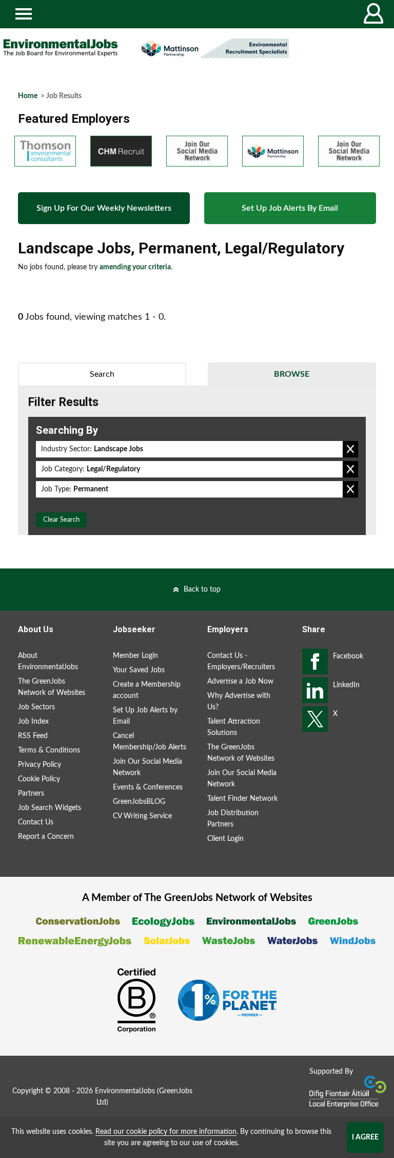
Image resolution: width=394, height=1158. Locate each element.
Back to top (202, 589)
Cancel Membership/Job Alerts (149, 741)
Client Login (225, 838)
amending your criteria (135, 267)
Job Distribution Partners (233, 819)
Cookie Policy (39, 779)
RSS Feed (33, 736)
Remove (350, 449)
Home (27, 96)
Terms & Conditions (49, 750)
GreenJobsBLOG (139, 801)
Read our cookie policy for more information (166, 1131)
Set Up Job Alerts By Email (290, 208)
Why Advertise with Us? (238, 701)
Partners (31, 793)
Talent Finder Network (242, 798)
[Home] (61, 48)
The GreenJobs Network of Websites (51, 687)
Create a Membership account (147, 690)
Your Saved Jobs (139, 670)
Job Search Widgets (49, 808)
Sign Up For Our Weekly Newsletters (103, 208)
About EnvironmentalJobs (48, 661)
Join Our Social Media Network (147, 767)
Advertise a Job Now (240, 681)
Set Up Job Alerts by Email (145, 716)
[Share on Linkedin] (315, 690)
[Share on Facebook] (315, 661)
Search (102, 374)
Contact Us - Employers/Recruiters (241, 661)
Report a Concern (46, 836)
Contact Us (35, 822)
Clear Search (61, 520)
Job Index (33, 721)
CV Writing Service (142, 816)
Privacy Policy (39, 764)
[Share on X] (315, 719)
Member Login (135, 655)
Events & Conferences (148, 787)
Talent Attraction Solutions (233, 727)
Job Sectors (36, 707)
